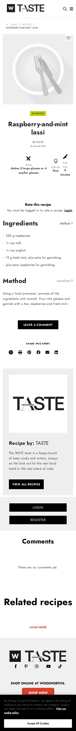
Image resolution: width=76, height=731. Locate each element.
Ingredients (64, 281)
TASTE (40, 142)
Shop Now (38, 692)
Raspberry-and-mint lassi (22, 28)
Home (13, 24)
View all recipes (26, 484)
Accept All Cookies (38, 723)
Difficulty (55, 167)
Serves (28, 165)
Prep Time (65, 164)
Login (68, 210)
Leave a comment (38, 325)
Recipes (27, 24)
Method (65, 223)
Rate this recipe (38, 204)
